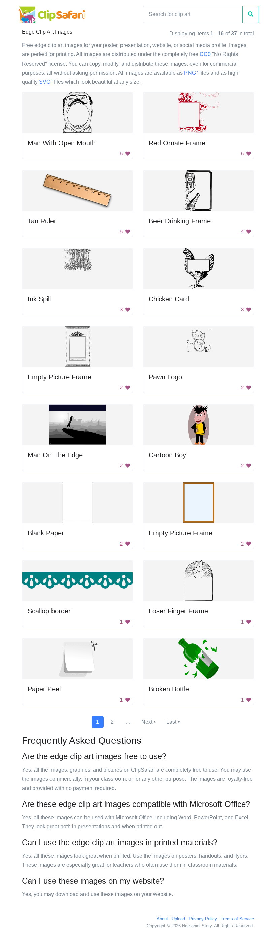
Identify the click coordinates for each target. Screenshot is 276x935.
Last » (173, 722)
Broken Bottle (169, 689)
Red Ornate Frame (177, 143)
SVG (46, 82)
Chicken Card (169, 299)
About (162, 918)
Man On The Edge (55, 455)
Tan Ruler (42, 221)
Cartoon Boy (167, 455)
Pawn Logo (165, 377)
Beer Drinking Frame (180, 221)
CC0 (205, 54)
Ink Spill (39, 299)
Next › (148, 722)
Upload (178, 918)
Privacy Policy (203, 918)
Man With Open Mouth (62, 143)
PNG (191, 73)
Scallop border (49, 611)
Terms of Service (237, 918)
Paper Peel (44, 689)
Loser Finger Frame (178, 611)
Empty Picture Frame (59, 377)
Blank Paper (46, 533)
